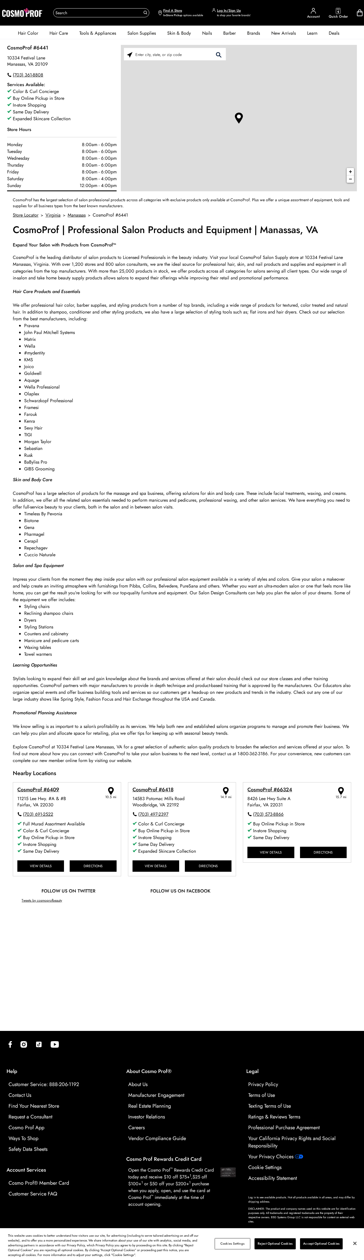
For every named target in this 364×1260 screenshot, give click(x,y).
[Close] (355, 1243)
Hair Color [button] (28, 33)
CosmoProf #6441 (27, 48)
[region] (182, 1244)
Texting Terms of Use (269, 1106)
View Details (41, 865)
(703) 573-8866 (268, 814)
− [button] (350, 179)
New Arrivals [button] (283, 33)
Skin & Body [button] (179, 33)
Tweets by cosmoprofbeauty (42, 900)
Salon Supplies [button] (141, 33)
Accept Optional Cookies (321, 1243)
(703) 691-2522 (38, 814)
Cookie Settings (265, 1167)
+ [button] (350, 172)
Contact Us (20, 1095)
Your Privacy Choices (271, 1156)
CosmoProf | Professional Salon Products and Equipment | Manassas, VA (165, 230)
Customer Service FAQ (33, 1193)
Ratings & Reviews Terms (274, 1116)
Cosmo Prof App (26, 1127)
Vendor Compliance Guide (157, 1138)
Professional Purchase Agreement (284, 1127)
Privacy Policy (263, 1084)
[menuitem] (28, 33)
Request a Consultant (30, 1116)
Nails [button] (207, 33)
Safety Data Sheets (28, 1149)
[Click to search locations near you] (129, 54)
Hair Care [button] (58, 33)
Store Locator (25, 215)
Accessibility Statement (272, 1178)
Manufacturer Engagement (156, 1095)
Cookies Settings (232, 1243)
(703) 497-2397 (153, 814)
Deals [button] (334, 33)
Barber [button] (229, 33)
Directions (93, 865)
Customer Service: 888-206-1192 (44, 1084)
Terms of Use (261, 1095)
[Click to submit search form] (218, 54)
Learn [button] (312, 33)
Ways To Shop (23, 1138)
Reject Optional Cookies (275, 1243)
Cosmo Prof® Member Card (39, 1183)
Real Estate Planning (149, 1106)
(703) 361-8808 (28, 75)
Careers (136, 1127)
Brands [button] (253, 33)
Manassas (77, 215)
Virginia (53, 215)
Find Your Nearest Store (34, 1106)
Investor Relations (146, 1116)
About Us (138, 1084)
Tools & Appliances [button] (97, 33)
